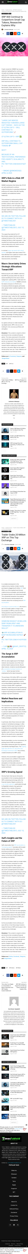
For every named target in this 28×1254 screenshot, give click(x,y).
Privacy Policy (14, 1216)
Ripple (14, 1185)
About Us (14, 1201)
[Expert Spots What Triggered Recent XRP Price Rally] (5, 469)
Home (3, 10)
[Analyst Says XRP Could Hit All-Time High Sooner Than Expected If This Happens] (5, 461)
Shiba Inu (14, 1170)
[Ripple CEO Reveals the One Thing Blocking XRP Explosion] (5, 485)
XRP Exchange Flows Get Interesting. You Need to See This (17, 445)
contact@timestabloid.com (14, 1162)
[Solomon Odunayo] (3, 29)
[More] (22, 33)
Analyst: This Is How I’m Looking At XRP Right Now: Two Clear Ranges (18, 512)
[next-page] (5, 451)
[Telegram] (18, 33)
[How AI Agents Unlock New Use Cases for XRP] (5, 493)
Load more (13, 518)
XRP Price (11, 363)
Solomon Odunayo (9, 29)
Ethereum (14, 1174)
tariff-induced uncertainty (9, 282)
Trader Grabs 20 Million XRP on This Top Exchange (7, 381)
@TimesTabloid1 (9, 221)
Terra (14, 1181)
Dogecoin (14, 1188)
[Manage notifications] (24, 1250)
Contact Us (14, 1205)
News (10, 13)
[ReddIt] (15, 33)
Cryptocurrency (5, 13)
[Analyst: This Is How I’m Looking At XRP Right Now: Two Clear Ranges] (5, 512)
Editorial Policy (14, 1209)
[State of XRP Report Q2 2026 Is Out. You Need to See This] (5, 430)
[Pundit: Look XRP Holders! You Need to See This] (5, 437)
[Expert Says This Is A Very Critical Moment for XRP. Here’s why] (5, 477)
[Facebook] (8, 33)
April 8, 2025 (7, 173)
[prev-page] (3, 451)
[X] (11, 33)
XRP (7, 363)
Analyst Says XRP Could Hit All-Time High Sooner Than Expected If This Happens (17, 461)
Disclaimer (14, 1212)
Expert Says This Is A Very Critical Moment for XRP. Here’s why (17, 477)
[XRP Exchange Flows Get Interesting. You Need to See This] (5, 445)
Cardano (14, 1177)
